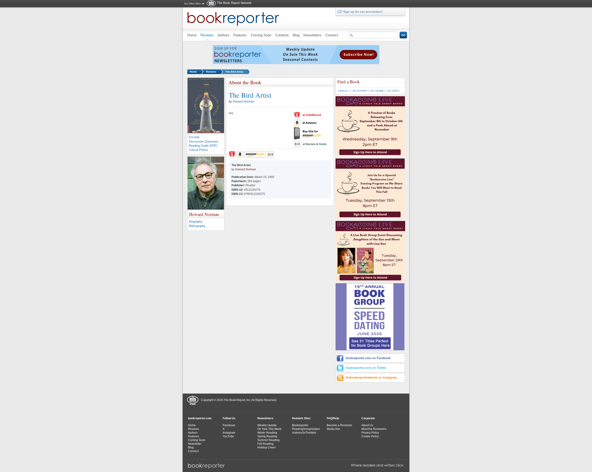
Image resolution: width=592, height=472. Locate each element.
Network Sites (301, 418)
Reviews (211, 71)
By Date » (394, 91)
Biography (195, 221)
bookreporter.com (200, 418)
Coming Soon (196, 440)
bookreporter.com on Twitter (366, 368)
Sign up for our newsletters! (363, 11)
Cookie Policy (370, 436)
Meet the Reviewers (373, 429)
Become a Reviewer (339, 425)
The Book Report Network (234, 3)
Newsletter (194, 443)
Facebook (229, 425)
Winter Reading (267, 432)
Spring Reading (267, 436)
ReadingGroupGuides (306, 429)
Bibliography (197, 226)
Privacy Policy (370, 432)
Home (193, 71)
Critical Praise (198, 150)
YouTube (228, 436)
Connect (193, 451)
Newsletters (265, 418)
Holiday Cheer (266, 447)
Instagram (229, 432)
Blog (191, 447)
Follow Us (229, 418)
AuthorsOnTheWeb (304, 432)
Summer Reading (268, 440)
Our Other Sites (192, 3)
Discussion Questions (203, 141)
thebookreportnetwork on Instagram (371, 377)
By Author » (361, 91)
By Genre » (378, 91)
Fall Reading (265, 443)
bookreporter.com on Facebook (368, 358)
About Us (367, 425)
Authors (193, 432)
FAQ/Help (333, 418)
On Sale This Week (269, 429)
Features (193, 436)
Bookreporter (300, 425)
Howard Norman (243, 101)
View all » (344, 91)
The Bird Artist (234, 71)
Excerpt (194, 137)
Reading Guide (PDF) (203, 145)
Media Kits (333, 429)
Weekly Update (267, 425)
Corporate (368, 418)
